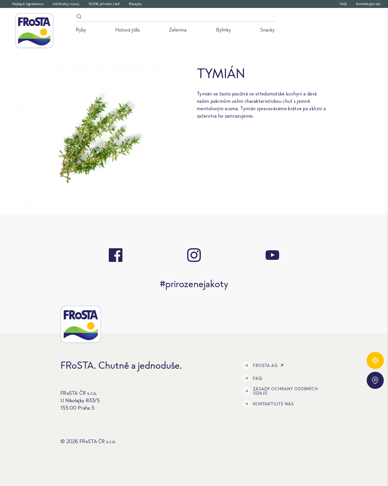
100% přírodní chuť (104, 3)
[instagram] (194, 255)
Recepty (135, 3)
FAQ (343, 3)
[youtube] (272, 255)
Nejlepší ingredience (27, 3)
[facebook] (115, 255)
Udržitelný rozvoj (66, 3)
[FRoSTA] (34, 30)
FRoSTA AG (265, 365)
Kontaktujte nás (368, 3)
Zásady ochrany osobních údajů (285, 391)
